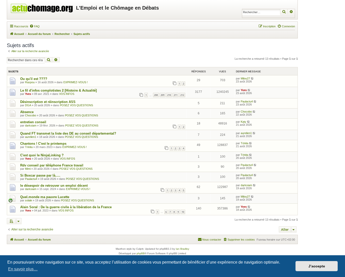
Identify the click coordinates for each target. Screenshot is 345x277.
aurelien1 (30, 136)
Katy (243, 121)
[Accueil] (42, 7)
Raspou (30, 82)
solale (28, 200)
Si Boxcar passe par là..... (40, 175)
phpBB (141, 253)
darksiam (30, 125)
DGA (28, 105)
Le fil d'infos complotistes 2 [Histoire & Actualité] (58, 90)
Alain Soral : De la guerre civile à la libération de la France (66, 207)
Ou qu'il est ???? (33, 79)
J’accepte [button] (316, 266)
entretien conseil (33, 122)
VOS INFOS (66, 93)
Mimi (28, 168)
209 (162, 95)
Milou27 (245, 78)
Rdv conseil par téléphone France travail (51, 165)
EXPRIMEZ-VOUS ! (75, 82)
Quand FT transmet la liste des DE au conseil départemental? (68, 133)
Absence (27, 112)
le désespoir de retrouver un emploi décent (54, 185)
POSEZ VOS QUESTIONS (76, 105)
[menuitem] (35, 26)
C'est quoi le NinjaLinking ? (42, 155)
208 (156, 95)
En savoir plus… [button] (23, 269)
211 (176, 95)
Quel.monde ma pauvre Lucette (44, 197)
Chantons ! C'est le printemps (43, 143)
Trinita (29, 146)
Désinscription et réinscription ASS (48, 102)
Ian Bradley (182, 248)
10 (183, 212)
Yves (28, 93)
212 (182, 95)
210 (169, 95)
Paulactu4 (247, 101)
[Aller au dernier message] (252, 78)
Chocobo (30, 115)
